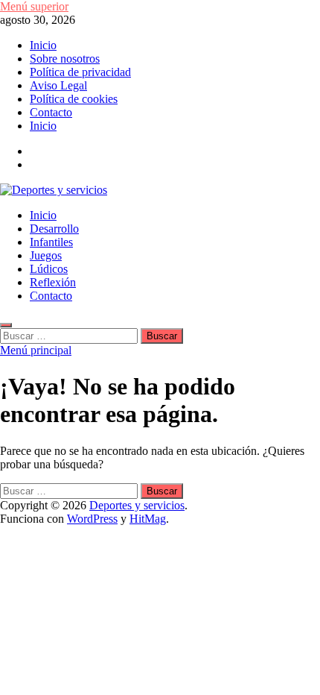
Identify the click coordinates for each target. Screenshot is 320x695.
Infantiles (51, 242)
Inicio (43, 45)
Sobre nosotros (65, 58)
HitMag (147, 518)
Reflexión (53, 282)
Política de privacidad (80, 72)
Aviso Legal (58, 85)
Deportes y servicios (137, 505)
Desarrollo (54, 228)
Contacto (51, 112)
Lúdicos (49, 268)
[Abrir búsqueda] (6, 325)
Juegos (46, 255)
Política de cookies (74, 98)
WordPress (92, 518)
